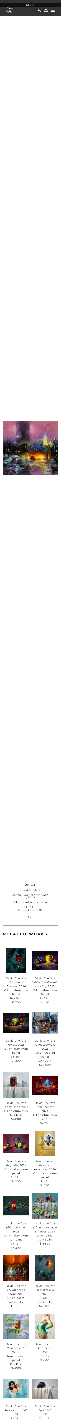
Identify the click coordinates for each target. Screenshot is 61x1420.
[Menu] (53, 10)
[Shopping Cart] (46, 10)
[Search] (39, 10)
